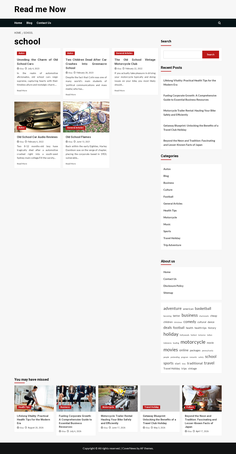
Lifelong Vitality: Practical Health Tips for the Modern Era (189, 82)
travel (209, 362)
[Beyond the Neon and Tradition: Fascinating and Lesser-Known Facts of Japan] (202, 398)
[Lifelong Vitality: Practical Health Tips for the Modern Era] (34, 398)
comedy (189, 321)
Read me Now (40, 9)
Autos (21, 53)
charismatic (204, 316)
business (190, 315)
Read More (22, 90)
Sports (167, 231)
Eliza (22, 68)
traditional (195, 363)
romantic (193, 357)
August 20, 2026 (36, 428)
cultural (201, 321)
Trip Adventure (172, 245)
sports (168, 363)
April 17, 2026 (202, 431)
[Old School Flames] (86, 117)
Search (166, 41)
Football (168, 196)
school (210, 356)
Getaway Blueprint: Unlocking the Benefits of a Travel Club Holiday (190, 127)
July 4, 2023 (33, 68)
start (178, 363)
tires (184, 364)
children (168, 321)
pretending (175, 357)
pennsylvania (207, 350)
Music (167, 224)
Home (18, 23)
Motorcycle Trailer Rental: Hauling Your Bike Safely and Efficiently (189, 112)
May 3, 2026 (159, 428)
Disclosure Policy (173, 285)
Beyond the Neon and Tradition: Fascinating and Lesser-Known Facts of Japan (189, 142)
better (176, 315)
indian (209, 335)
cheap (213, 315)
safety (201, 357)
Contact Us (44, 23)
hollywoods (184, 335)
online (183, 350)
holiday (170, 334)
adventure (172, 308)
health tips (201, 327)
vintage (192, 368)
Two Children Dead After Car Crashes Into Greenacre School (86, 64)
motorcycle (193, 342)
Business (168, 182)
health (189, 327)
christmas (178, 322)
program (184, 357)
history (212, 327)
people (166, 357)
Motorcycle (170, 217)
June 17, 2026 (118, 428)
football (179, 328)
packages (195, 350)
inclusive (202, 335)
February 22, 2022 (133, 68)
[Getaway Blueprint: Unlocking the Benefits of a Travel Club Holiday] (160, 398)
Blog (29, 23)
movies (170, 349)
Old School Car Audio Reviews (37, 137)
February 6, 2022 (36, 142)
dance (211, 321)
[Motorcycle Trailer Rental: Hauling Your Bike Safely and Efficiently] (118, 398)
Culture (167, 189)
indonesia (167, 343)
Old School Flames (78, 137)
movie (210, 342)
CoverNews (129, 448)
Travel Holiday (171, 238)
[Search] (219, 23)
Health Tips (170, 210)
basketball (203, 308)
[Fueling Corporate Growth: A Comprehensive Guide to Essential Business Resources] (76, 398)
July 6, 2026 (75, 431)
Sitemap (168, 292)
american (188, 308)
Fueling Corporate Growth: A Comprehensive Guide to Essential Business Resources (189, 97)
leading (176, 343)
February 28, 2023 (85, 73)
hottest (194, 335)
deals (167, 327)
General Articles (124, 53)
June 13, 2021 (83, 142)
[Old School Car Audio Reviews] (37, 117)
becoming (167, 316)
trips (184, 368)
